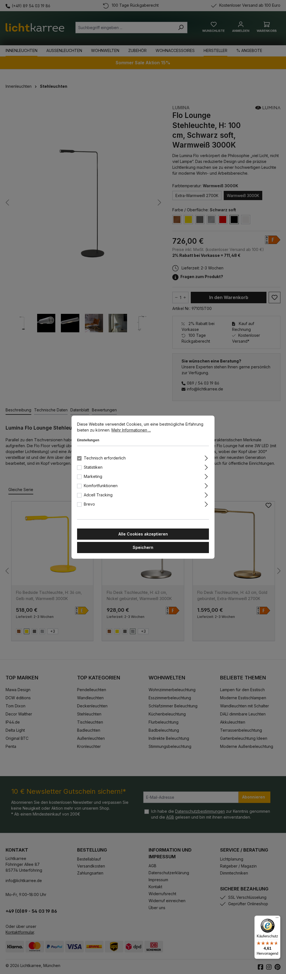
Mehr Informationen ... (131, 430)
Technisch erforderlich (105, 458)
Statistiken (93, 467)
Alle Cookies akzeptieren (143, 534)
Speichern (143, 547)
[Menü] (277, 919)
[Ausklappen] (206, 457)
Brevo (89, 504)
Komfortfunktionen (101, 485)
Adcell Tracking (98, 494)
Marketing (93, 476)
